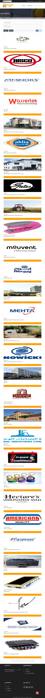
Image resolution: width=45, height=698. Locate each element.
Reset (11, 30)
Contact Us (28, 671)
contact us (16, 669)
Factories (37, 5)
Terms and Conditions (30, 673)
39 (30, 661)
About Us (27, 669)
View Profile (22, 51)
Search (6, 30)
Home (23, 5)
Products (30, 5)
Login (36, 1)
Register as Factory (30, 1)
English (5, 1)
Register (39, 1)
